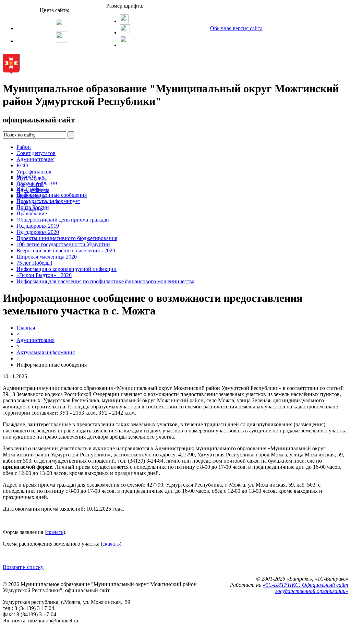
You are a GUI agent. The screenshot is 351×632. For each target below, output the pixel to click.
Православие (31, 213)
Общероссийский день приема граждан (62, 220)
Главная (25, 328)
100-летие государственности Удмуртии (63, 244)
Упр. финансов (33, 172)
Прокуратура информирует (48, 201)
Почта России (32, 207)
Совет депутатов (36, 153)
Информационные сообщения (51, 195)
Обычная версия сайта (236, 28)
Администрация (35, 159)
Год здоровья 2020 (37, 232)
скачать (54, 532)
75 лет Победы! (34, 263)
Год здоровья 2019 (37, 226)
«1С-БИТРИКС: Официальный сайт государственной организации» (305, 588)
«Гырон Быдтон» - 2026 (44, 275)
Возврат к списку (23, 567)
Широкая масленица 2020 (46, 257)
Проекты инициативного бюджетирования (66, 238)
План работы (31, 189)
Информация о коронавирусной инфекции (66, 269)
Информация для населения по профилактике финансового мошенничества (105, 281)
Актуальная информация (45, 352)
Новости (26, 176)
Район (23, 147)
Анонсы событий (36, 183)
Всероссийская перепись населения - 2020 (65, 250)
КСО (22, 165)
